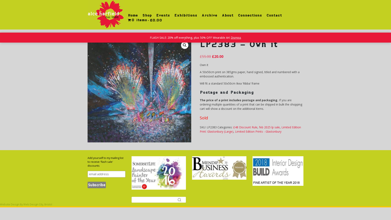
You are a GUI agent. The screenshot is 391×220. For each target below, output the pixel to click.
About (227, 15)
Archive (209, 15)
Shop (147, 15)
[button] (184, 45)
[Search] (179, 199)
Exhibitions (185, 15)
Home (133, 15)
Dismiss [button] (236, 38)
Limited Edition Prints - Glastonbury (258, 131)
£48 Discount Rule (245, 127)
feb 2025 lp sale (269, 127)
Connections (250, 15)
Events (163, 15)
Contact (274, 15)
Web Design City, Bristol (37, 204)
